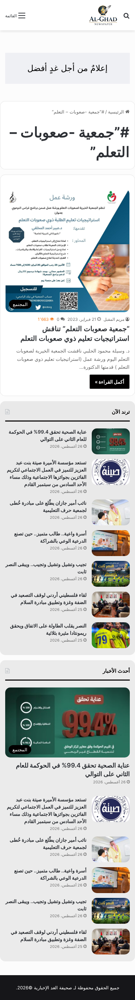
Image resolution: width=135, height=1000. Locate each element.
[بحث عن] (126, 18)
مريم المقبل (114, 319)
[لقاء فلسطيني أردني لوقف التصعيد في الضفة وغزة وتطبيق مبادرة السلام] (111, 604)
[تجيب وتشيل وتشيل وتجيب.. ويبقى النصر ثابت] (111, 574)
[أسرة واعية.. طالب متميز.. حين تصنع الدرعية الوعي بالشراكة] (111, 543)
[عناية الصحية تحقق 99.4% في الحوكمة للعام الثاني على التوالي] (111, 441)
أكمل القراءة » (109, 382)
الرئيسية (116, 112)
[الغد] (103, 15)
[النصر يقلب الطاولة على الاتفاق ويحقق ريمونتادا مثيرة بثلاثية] (111, 635)
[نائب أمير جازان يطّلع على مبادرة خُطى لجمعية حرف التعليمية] (111, 512)
